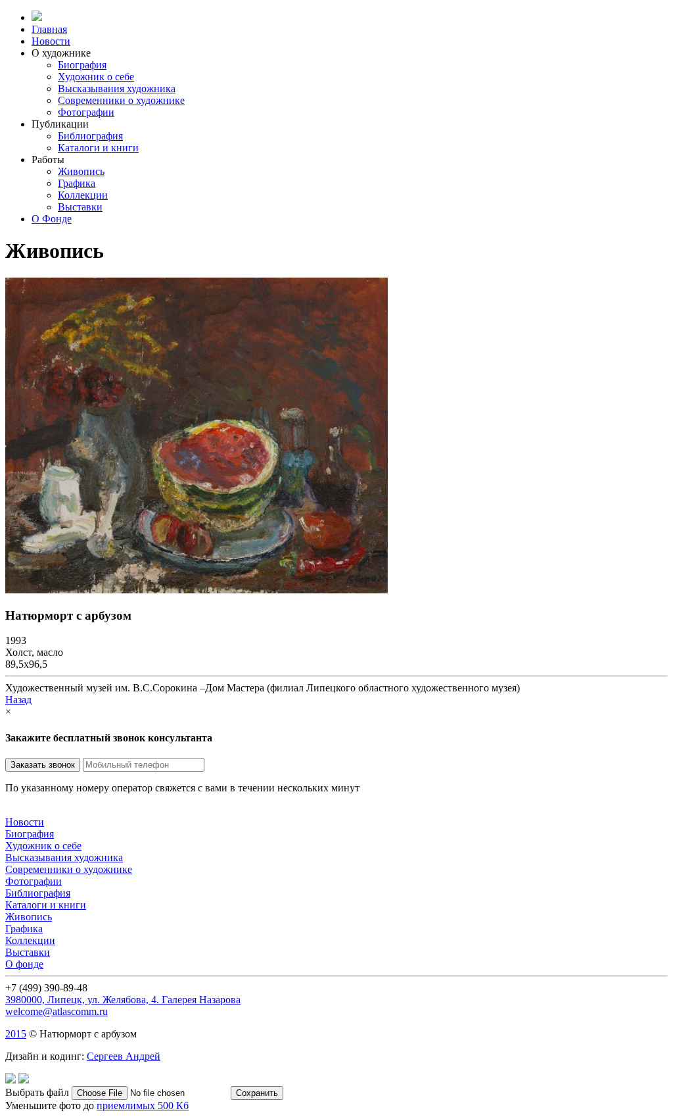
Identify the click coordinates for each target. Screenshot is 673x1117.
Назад (18, 699)
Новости (51, 41)
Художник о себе (96, 76)
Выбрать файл (38, 1092)
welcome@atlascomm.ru (56, 1011)
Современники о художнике (121, 100)
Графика (76, 183)
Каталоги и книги (98, 147)
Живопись (81, 171)
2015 (15, 1033)
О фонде (24, 964)
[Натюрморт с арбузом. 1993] (196, 589)
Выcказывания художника (116, 88)
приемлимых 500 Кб (143, 1105)
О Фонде (52, 218)
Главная (49, 29)
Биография (82, 64)
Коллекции (83, 195)
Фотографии (86, 112)
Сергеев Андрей (123, 1056)
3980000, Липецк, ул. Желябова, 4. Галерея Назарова (123, 999)
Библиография (90, 135)
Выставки (80, 206)
